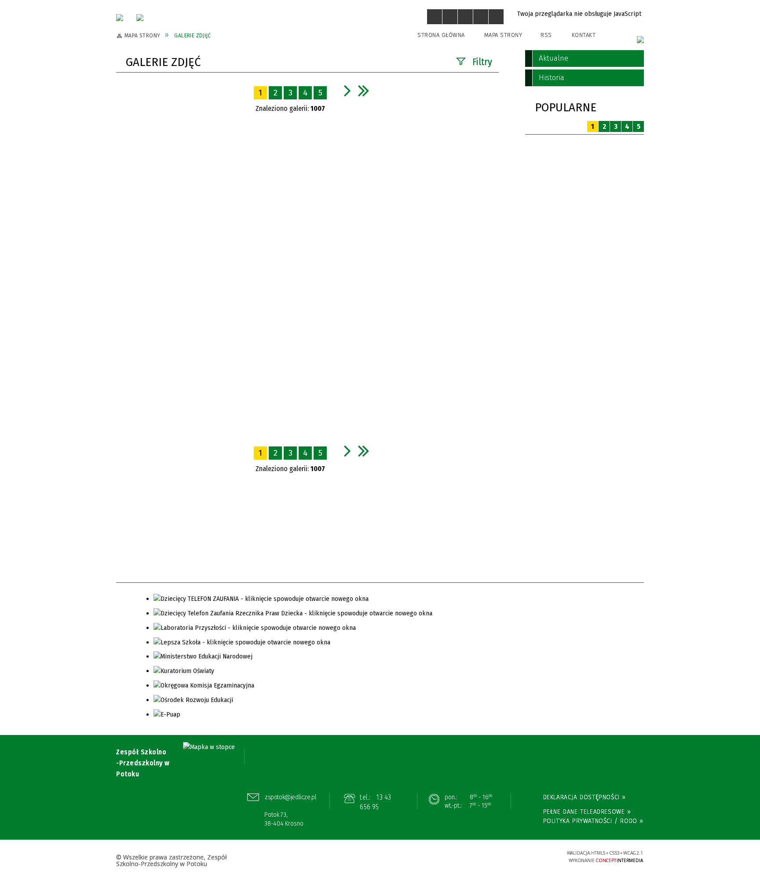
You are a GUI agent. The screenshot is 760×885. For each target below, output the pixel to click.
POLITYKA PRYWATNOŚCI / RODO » (593, 821)
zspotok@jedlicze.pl (290, 797)
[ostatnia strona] (363, 90)
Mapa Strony (503, 35)
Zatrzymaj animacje (434, 16)
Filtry (482, 62)
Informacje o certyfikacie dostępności (379, 857)
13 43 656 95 (375, 802)
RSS (546, 35)
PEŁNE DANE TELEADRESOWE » (587, 812)
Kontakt (584, 35)
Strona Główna (441, 35)
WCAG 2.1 (533, 856)
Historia (551, 77)
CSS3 (505, 856)
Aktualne (553, 58)
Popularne (565, 107)
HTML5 (492, 856)
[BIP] (640, 39)
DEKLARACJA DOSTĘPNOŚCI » (584, 797)
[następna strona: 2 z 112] (347, 90)
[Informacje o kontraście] (496, 16)
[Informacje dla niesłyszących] (480, 16)
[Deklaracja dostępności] (465, 16)
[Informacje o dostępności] (449, 16)
